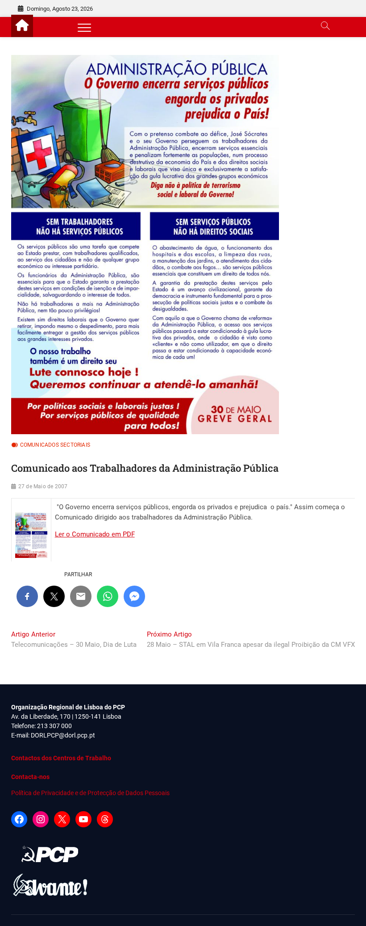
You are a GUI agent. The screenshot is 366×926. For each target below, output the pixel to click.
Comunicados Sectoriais (55, 445)
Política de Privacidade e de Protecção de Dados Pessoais (90, 792)
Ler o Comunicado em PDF (95, 534)
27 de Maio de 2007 (43, 486)
